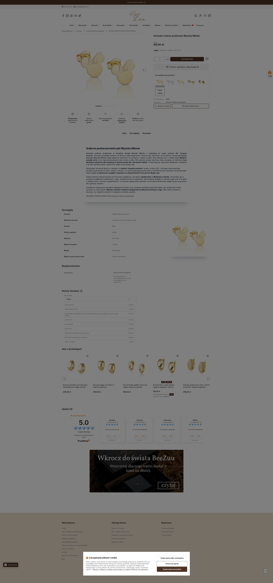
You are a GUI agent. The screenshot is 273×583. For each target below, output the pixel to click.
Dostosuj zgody (172, 564)
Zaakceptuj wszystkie (172, 569)
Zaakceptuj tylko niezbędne (172, 558)
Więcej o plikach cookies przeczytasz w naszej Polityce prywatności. (120, 569)
